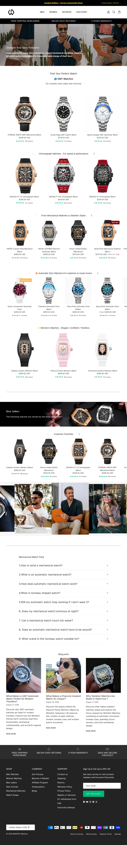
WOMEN (53, 12)
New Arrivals (12, 786)
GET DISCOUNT (93, 794)
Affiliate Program (40, 782)
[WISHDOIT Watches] (11, 12)
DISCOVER (81, 12)
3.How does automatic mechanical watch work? (48, 583)
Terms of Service (76, 834)
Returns (60, 782)
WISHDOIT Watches (20, 834)
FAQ (59, 803)
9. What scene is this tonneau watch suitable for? (49, 638)
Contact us (62, 774)
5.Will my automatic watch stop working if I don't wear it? (54, 602)
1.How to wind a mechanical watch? (41, 565)
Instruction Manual (66, 807)
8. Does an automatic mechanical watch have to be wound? (55, 629)
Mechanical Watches (15, 791)
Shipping (61, 778)
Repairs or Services (66, 795)
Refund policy (91, 834)
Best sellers (11, 782)
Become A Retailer (40, 778)
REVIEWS (66, 12)
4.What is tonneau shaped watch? (39, 592)
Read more (11, 734)
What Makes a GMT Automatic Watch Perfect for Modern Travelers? (22, 699)
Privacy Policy (64, 791)
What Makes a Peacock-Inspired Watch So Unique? (63, 697)
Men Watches (12, 774)
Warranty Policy (64, 786)
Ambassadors (38, 786)
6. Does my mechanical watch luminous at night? (49, 611)
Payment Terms (106, 834)
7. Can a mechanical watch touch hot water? (46, 620)
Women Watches (14, 778)
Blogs (34, 791)
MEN (42, 12)
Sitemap (118, 834)
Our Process (37, 774)
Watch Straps (12, 795)
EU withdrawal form (66, 799)
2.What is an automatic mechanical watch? (45, 574)
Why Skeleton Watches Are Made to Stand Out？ (100, 697)
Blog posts (63, 654)
